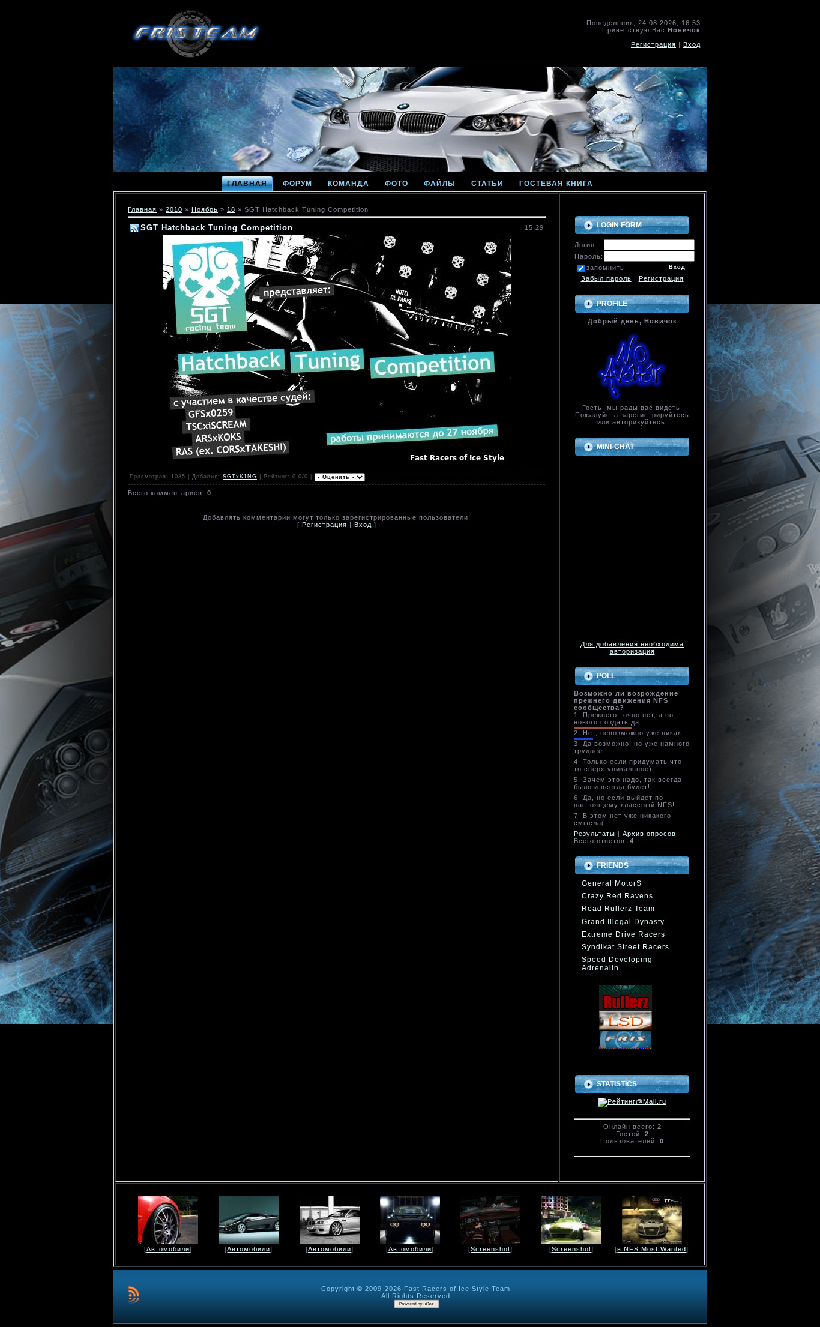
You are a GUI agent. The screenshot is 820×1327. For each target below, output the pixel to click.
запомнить (605, 267)
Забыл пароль (606, 278)
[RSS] (133, 1294)
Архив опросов (649, 833)
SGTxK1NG (240, 477)
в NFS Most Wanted (651, 1249)
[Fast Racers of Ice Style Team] (625, 1033)
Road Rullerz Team (618, 908)
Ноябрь (204, 209)
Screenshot (490, 1249)
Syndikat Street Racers (625, 947)
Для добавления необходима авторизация (632, 647)
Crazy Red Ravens (617, 896)
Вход (692, 44)
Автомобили (168, 1249)
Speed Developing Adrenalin (617, 963)
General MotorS (612, 883)
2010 (174, 209)
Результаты (594, 833)
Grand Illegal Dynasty (623, 922)
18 (231, 209)
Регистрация (653, 44)
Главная (142, 209)
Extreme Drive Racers (623, 934)
